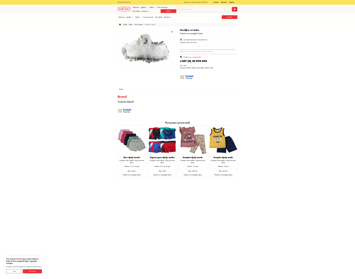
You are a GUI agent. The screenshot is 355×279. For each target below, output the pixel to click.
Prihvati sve (32, 271)
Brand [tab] (121, 89)
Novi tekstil (136, 11)
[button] (172, 31)
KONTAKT (224, 2)
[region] (24, 265)
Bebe (130, 24)
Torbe (211, 68)
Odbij (14, 271)
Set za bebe (138, 24)
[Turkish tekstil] (187, 77)
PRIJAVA (231, 2)
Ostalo (193, 68)
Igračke (143, 7)
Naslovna (136, 7)
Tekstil (151, 7)
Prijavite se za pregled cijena (191, 33)
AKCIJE (168, 11)
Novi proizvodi (162, 7)
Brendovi (145, 11)
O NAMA (216, 2)
